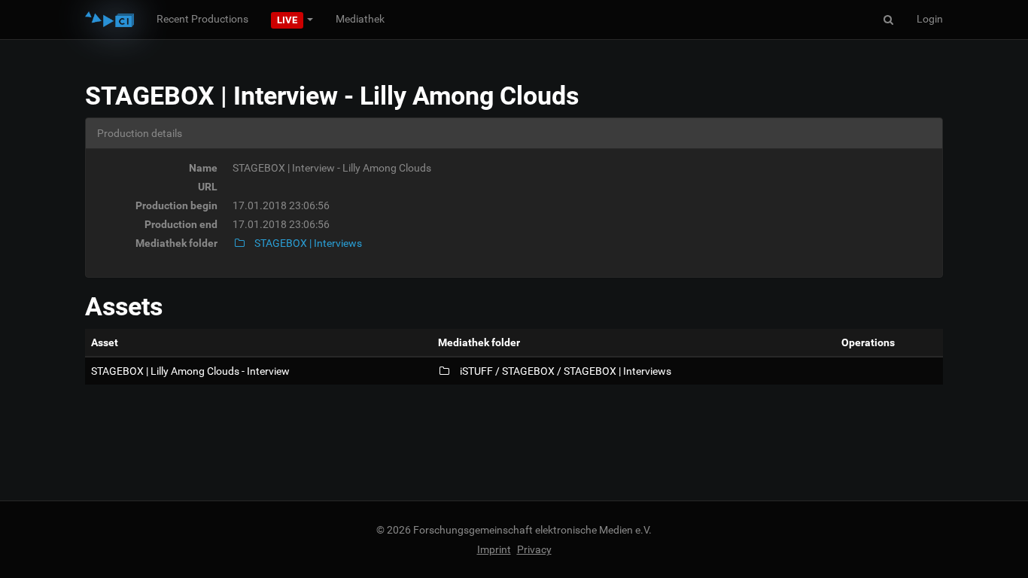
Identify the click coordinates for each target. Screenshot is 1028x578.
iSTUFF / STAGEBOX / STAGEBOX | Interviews (564, 371)
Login (930, 19)
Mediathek (360, 19)
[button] (292, 19)
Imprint (494, 549)
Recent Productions (202, 19)
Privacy (534, 549)
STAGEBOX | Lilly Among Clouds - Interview (190, 371)
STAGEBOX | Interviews (307, 243)
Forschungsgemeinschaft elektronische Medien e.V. (532, 530)
